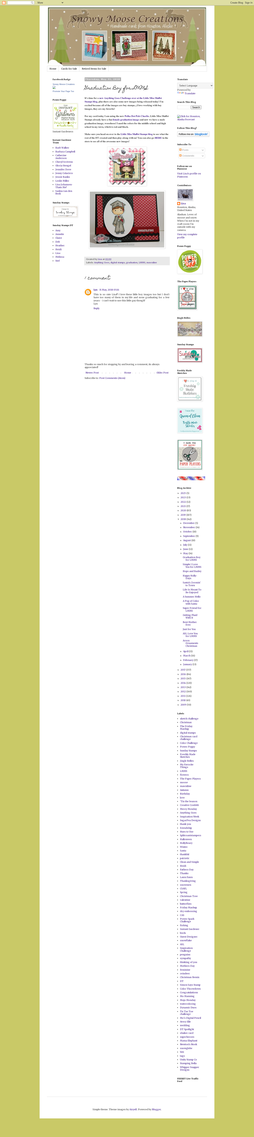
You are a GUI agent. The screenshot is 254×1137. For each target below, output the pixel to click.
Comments (187, 155)
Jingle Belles (187, 760)
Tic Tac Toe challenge (186, 1012)
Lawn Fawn (186, 877)
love (182, 797)
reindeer (185, 973)
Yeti (182, 1052)
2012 (183, 691)
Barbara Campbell (65, 151)
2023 (184, 497)
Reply (96, 308)
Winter (184, 846)
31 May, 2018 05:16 (109, 289)
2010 (183, 700)
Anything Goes (101, 262)
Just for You (189, 629)
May (186, 553)
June (186, 549)
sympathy (185, 958)
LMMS (142, 262)
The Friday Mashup (186, 727)
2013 (183, 687)
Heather (60, 245)
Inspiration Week (189, 816)
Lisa (57, 253)
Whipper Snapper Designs (189, 1068)
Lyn (96, 289)
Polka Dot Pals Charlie (137, 116)
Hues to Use (186, 831)
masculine (152, 262)
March (187, 655)
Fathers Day (187, 869)
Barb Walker (62, 147)
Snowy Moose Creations (64, 84)
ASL (182, 944)
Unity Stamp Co (188, 1059)
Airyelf (133, 1109)
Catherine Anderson (61, 156)
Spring (183, 892)
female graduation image (126, 119)
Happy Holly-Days (190, 577)
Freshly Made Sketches (187, 755)
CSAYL (183, 888)
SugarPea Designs (190, 820)
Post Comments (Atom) (112, 378)
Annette (59, 234)
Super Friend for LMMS (192, 609)
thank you (185, 824)
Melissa (59, 256)
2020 (184, 510)
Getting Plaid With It (190, 616)
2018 (184, 519)
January (187, 664)
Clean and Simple (189, 862)
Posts (185, 150)
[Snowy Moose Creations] (54, 88)
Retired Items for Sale (94, 68)
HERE (158, 138)
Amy (57, 230)
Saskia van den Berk (63, 192)
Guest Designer (188, 936)
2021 (183, 506)
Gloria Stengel (63, 165)
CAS (182, 915)
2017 (183, 669)
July (185, 544)
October (187, 531)
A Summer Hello (192, 596)
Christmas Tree (189, 896)
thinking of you (188, 962)
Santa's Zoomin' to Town (192, 584)
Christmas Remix (189, 977)
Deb (57, 241)
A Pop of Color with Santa (191, 602)
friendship (186, 828)
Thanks (184, 873)
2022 (184, 501)
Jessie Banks (62, 176)
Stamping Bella (188, 1063)
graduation (132, 262)
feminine (185, 969)
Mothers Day (187, 965)
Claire (58, 237)
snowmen (185, 884)
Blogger (156, 1109)
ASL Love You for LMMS (190, 634)
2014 (183, 683)
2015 (183, 678)
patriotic (184, 858)
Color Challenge (189, 743)
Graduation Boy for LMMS (191, 558)
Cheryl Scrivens (64, 161)
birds (183, 933)
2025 (184, 493)
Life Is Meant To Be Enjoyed (192, 591)
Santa (183, 850)
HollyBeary (186, 843)
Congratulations (189, 992)
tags (182, 1055)
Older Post (162, 372)
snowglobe (186, 1048)
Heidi (58, 249)
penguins (185, 954)
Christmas (186, 722)
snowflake (186, 940)
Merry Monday (188, 809)
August (187, 540)
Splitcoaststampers (190, 835)
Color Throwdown (190, 988)
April (186, 651)
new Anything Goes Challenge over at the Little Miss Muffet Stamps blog (123, 99)
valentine (185, 899)
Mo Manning (187, 996)
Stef (57, 260)
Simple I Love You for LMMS (192, 565)
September (189, 536)
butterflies (186, 903)
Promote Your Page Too (63, 91)
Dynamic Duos (188, 1007)
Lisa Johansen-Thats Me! (64, 186)
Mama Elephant (188, 1040)
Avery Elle (185, 1021)
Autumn (184, 790)
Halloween (186, 839)
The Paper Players (190, 778)
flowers (184, 774)
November (189, 527)
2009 (184, 704)
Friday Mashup (188, 907)
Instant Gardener (189, 929)
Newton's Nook (188, 1044)
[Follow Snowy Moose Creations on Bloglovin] (193, 136)
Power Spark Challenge (187, 920)
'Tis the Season (188, 801)
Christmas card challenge (188, 737)
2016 (184, 674)
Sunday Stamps (188, 750)
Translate (190, 93)
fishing (184, 925)
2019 (183, 514)
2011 (183, 696)
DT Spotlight (187, 1029)
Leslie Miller (62, 180)
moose (184, 782)
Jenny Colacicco (64, 173)
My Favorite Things (186, 766)
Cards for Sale (69, 68)
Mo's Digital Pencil (190, 1018)
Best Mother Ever (190, 623)
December (189, 523)
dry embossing (188, 911)
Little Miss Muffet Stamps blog (137, 134)
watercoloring (188, 1003)
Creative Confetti (189, 805)
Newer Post (92, 372)
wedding (185, 1025)
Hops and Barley (192, 571)
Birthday (185, 793)
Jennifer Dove (63, 169)
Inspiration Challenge (186, 949)
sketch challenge (189, 718)
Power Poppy (187, 746)
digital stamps (117, 262)
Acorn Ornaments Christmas (190, 643)
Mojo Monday (188, 1000)
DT (182, 981)
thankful (184, 854)
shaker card (186, 1033)
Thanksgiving (188, 881)
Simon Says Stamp (190, 984)
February (188, 660)
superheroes (187, 1036)
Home (52, 68)
